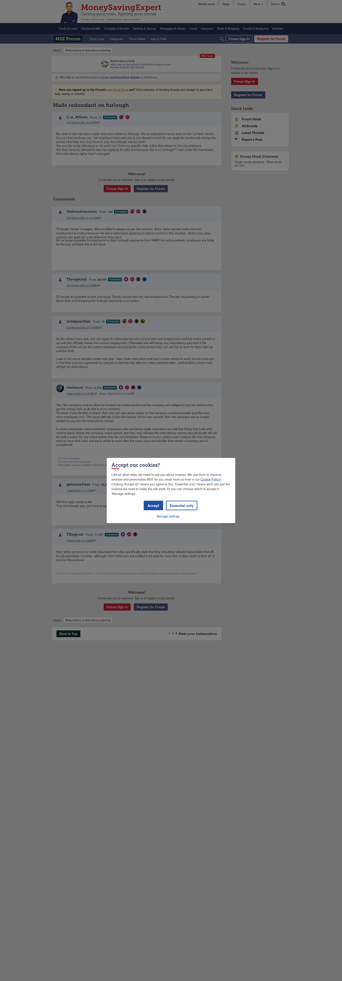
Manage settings (168, 516)
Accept (153, 505)
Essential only (182, 505)
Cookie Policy (210, 479)
